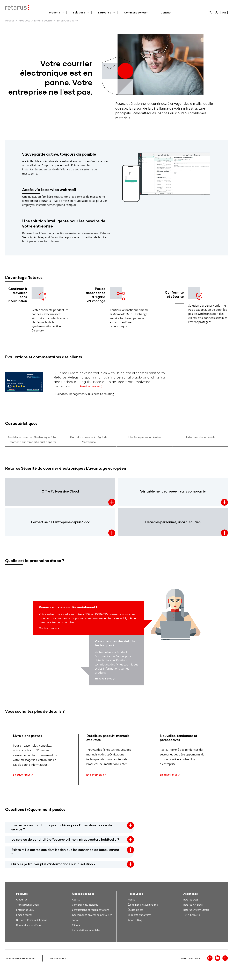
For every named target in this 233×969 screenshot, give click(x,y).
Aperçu (76, 899)
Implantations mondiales (86, 930)
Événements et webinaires (143, 904)
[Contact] (210, 958)
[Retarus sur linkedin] (217, 958)
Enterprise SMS (25, 909)
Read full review (90, 386)
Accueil (9, 20)
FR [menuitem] (224, 12)
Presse (131, 899)
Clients (76, 925)
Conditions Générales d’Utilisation (21, 958)
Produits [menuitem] (54, 12)
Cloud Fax (21, 899)
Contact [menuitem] (166, 12)
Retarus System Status (196, 909)
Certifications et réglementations (90, 909)
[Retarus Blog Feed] (225, 958)
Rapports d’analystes (139, 915)
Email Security (43, 20)
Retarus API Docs (193, 904)
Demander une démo (28, 925)
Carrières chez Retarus (85, 904)
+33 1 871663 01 (192, 915)
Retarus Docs (190, 899)
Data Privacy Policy (57, 958)
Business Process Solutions (31, 920)
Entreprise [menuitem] (104, 12)
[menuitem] (210, 12)
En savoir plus (103, 678)
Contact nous (48, 628)
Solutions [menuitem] (79, 12)
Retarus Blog (135, 920)
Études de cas (135, 909)
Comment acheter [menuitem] (136, 12)
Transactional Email (27, 904)
